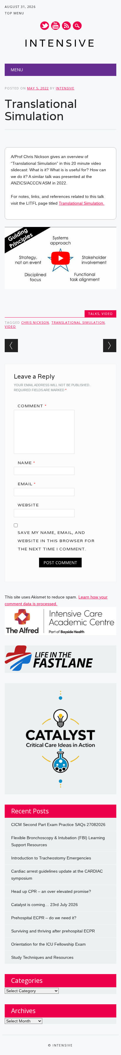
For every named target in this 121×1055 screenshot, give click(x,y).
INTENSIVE (60, 43)
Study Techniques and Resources (42, 957)
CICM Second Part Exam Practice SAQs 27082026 (58, 824)
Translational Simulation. (81, 203)
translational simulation (78, 322)
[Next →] (109, 345)
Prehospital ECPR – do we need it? (43, 917)
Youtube (55, 25)
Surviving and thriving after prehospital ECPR (53, 931)
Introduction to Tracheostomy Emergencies (51, 858)
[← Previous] (11, 345)
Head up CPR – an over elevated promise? (51, 891)
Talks (93, 313)
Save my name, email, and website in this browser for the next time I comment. (56, 541)
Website (28, 505)
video (10, 326)
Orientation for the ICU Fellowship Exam (48, 944)
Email (27, 483)
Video (107, 313)
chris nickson (35, 322)
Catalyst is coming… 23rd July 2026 (44, 904)
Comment (32, 405)
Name (26, 462)
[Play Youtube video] (60, 258)
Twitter (44, 25)
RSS (66, 25)
